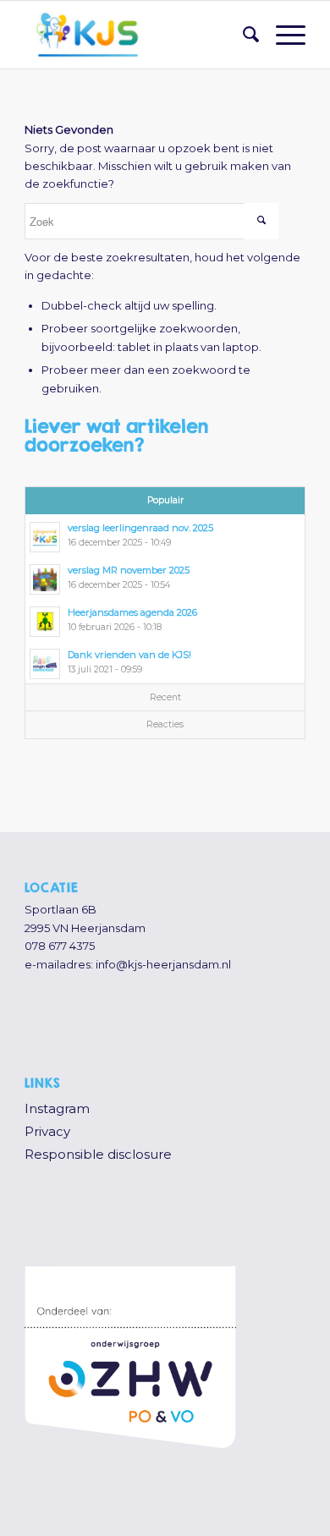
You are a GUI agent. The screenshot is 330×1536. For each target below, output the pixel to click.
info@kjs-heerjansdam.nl (163, 964)
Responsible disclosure (98, 1154)
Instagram (57, 1108)
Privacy (47, 1131)
